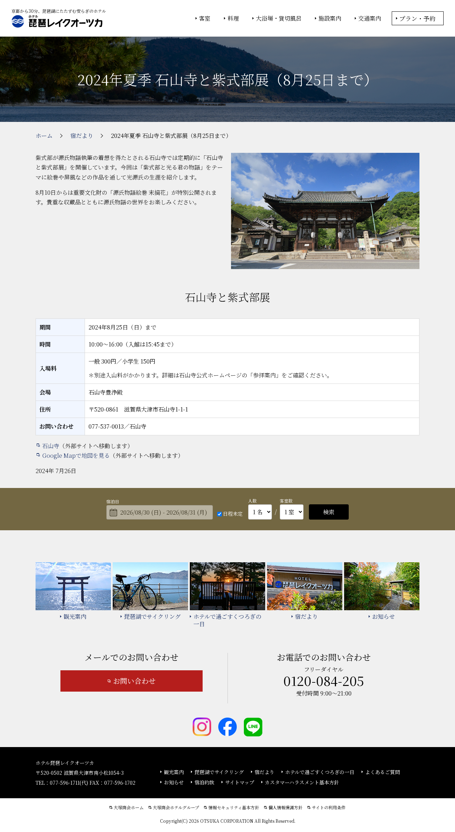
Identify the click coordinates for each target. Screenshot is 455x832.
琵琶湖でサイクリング (219, 771)
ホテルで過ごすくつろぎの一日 (319, 771)
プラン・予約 (417, 18)
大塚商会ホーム (129, 807)
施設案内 (329, 18)
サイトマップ (239, 782)
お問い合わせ (134, 681)
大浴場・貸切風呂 (278, 18)
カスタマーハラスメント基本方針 (302, 782)
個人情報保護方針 (285, 807)
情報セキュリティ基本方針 (233, 807)
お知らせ (174, 782)
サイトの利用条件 (329, 807)
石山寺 (50, 446)
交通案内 (369, 18)
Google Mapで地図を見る (76, 455)
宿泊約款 (204, 782)
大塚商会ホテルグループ (176, 807)
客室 (204, 18)
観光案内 (174, 771)
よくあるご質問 (382, 771)
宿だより (264, 771)
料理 (233, 18)
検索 (328, 512)
